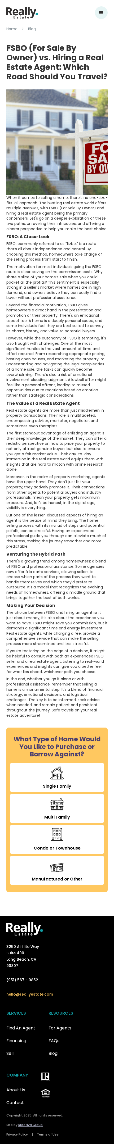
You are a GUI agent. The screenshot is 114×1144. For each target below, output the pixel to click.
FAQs (54, 1041)
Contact (15, 1103)
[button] (101, 12)
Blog (32, 29)
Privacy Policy (17, 1134)
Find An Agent (20, 1028)
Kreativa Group (30, 1125)
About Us (15, 1090)
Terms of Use (48, 1134)
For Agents (60, 1028)
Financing (16, 1041)
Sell (10, 1053)
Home (11, 29)
